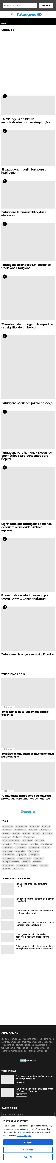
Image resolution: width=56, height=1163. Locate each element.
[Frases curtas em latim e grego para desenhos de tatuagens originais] (28, 565)
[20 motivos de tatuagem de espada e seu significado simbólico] (28, 298)
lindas (35, 844)
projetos (35, 854)
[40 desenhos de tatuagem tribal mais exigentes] (28, 693)
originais (8, 851)
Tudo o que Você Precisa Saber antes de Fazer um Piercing (34, 1090)
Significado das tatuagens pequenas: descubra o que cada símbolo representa (26, 527)
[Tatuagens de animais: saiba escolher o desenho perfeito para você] (7, 937)
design (34, 830)
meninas (8, 847)
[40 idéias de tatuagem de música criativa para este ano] (28, 735)
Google (22, 1132)
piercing (21, 851)
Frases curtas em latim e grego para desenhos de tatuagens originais (26, 597)
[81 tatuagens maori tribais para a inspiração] (28, 148)
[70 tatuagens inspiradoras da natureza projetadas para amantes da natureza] (28, 777)
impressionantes (12, 840)
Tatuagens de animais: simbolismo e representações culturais (35, 923)
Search (46, 5)
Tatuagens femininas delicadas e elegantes (23, 213)
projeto (22, 854)
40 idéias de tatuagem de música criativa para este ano (27, 755)
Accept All (28, 1142)
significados (25, 858)
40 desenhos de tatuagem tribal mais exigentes (25, 713)
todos (45, 865)
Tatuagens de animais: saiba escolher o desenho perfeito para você (32, 937)
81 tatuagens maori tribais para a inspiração (23, 171)
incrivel (41, 840)
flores (27, 833)
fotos (37, 833)
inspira (8, 844)
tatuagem (9, 865)
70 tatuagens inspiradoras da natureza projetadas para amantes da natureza (26, 797)
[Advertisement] (28, 67)
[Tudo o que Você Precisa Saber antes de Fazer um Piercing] (7, 1092)
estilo (7, 833)
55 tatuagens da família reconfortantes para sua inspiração (25, 120)
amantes (9, 826)
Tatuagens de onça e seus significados (27, 654)
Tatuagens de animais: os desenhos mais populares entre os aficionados (34, 947)
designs (45, 830)
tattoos (38, 861)
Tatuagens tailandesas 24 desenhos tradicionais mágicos (26, 266)
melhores (47, 844)
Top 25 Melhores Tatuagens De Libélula (31, 885)
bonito (47, 826)
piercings (34, 851)
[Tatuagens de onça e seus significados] (28, 629)
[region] (28, 1139)
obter (47, 847)
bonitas (35, 826)
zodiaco (19, 869)
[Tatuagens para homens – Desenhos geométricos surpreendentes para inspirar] (28, 430)
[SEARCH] (52, 21)
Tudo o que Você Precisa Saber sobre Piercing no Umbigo (34, 1077)
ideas (7, 837)
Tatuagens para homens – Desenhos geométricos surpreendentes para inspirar (26, 456)
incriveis (28, 840)
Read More (21, 1082)
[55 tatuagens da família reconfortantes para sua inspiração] (28, 105)
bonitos (8, 830)
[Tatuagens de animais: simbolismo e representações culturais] (7, 925)
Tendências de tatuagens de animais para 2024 (35, 900)
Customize (28, 1150)
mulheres (35, 847)
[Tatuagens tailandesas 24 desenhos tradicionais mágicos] (28, 242)
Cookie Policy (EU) (24, 1136)
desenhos (21, 830)
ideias (18, 837)
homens (48, 833)
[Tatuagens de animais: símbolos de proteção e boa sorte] (7, 914)
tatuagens (23, 865)
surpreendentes (12, 861)
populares (9, 854)
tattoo (27, 861)
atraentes (22, 826)
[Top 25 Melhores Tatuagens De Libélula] (7, 889)
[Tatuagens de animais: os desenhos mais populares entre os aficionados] (7, 949)
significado (9, 858)
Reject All (28, 1157)
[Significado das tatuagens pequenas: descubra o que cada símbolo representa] (28, 493)
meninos (22, 847)
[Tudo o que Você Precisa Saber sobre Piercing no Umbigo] (7, 1079)
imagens (30, 837)
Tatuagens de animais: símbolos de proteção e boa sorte (34, 912)
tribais (7, 869)
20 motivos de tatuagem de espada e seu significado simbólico (27, 325)
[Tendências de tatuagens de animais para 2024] (7, 902)
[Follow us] (47, 21)
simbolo (39, 858)
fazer (17, 833)
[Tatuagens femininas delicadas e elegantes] (28, 195)
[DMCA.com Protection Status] (28, 1061)
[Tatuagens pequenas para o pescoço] (28, 367)
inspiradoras (21, 844)
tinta (35, 865)
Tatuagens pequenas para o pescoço (27, 403)
